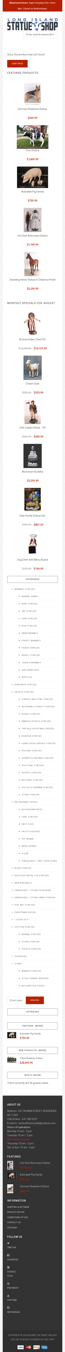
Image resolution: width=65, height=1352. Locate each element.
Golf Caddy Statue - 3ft (33, 427)
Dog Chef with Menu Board (32, 559)
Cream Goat (32, 383)
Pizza (25, 853)
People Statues (24, 692)
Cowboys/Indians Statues (38, 758)
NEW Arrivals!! (23, 883)
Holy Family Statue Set (32, 515)
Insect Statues (31, 655)
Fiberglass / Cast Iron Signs (39, 861)
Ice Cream (27, 839)
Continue (17, 63)
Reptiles (27, 677)
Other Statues (31, 795)
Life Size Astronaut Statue (32, 235)
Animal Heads (30, 596)
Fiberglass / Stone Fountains (32, 890)
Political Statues (33, 765)
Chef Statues (30, 817)
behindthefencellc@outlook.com (37, 1123)
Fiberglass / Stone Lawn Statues (34, 897)
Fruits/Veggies (31, 831)
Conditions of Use (17, 1217)
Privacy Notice (16, 1212)
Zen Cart (49, 1339)
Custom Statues (24, 927)
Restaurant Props (26, 802)
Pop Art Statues (24, 905)
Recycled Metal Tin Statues (31, 875)
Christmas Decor (25, 912)
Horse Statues (31, 648)
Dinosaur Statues (25, 684)
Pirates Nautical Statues (37, 699)
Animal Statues (31, 934)
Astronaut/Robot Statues (38, 707)
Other (18, 964)
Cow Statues (29, 618)
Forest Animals (31, 640)
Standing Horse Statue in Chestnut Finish (32, 279)
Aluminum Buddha (32, 471)
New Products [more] (32, 1050)
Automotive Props (33, 986)
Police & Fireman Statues (37, 787)
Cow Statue (32, 150)
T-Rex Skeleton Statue (31, 1058)
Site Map (12, 1227)
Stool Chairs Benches (35, 978)
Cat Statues (29, 611)
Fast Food (28, 824)
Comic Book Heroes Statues (39, 743)
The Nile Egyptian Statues (38, 729)
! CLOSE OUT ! (22, 919)
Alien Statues (22, 868)
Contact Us (14, 1222)
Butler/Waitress (32, 809)
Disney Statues (31, 714)
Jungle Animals (31, 662)
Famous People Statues (36, 721)
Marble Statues (31, 971)
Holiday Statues (32, 751)
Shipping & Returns (18, 1207)
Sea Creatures (30, 670)
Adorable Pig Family (32, 191)
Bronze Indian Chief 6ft (32, 339)
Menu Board (29, 846)
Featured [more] (32, 1026)
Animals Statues (24, 589)
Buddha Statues (32, 736)
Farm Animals (30, 633)
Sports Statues (31, 773)
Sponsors (20, 956)
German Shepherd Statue (32, 109)
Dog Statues (29, 626)
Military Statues (32, 780)
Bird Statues (30, 604)
